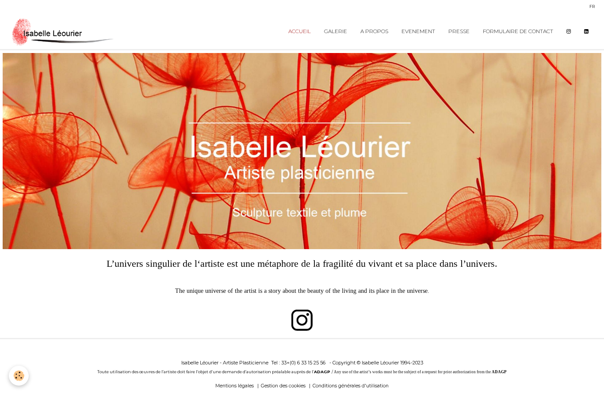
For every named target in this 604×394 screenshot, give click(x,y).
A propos (374, 31)
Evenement (418, 31)
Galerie (335, 31)
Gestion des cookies (283, 386)
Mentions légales (234, 386)
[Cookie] (19, 376)
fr (592, 6)
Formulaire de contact (518, 31)
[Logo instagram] (302, 320)
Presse (459, 31)
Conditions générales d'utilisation (351, 386)
